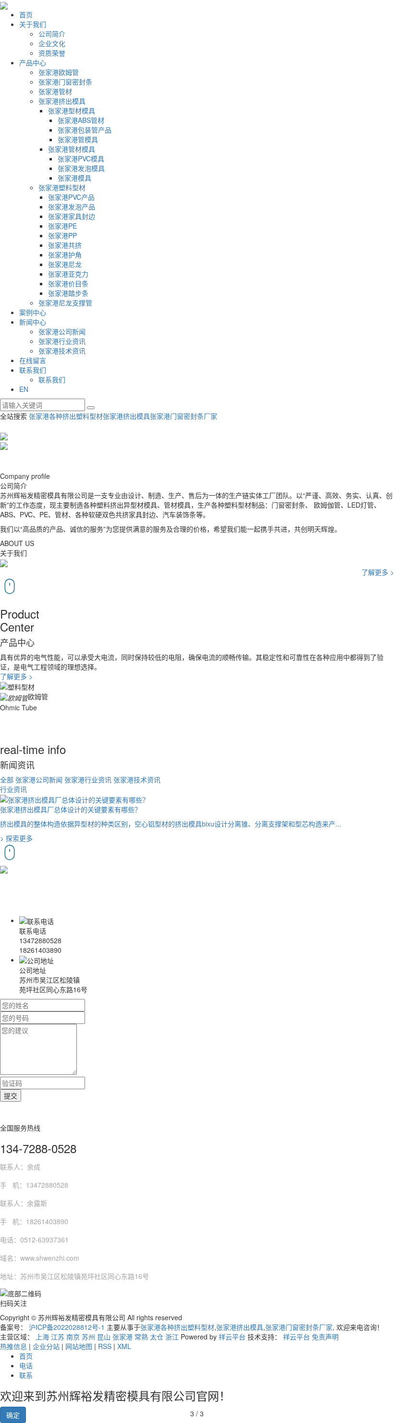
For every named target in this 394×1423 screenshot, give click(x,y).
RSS (104, 1346)
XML (124, 1346)
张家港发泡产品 (71, 206)
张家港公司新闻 (62, 331)
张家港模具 (74, 177)
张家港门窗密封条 (65, 81)
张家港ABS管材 (81, 120)
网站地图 (78, 1346)
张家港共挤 (65, 245)
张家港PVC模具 (81, 158)
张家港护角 (65, 254)
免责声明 (325, 1336)
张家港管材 (55, 91)
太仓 (156, 1336)
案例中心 (32, 312)
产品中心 (32, 62)
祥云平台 (232, 1336)
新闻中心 (32, 322)
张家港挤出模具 (62, 101)
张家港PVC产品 (71, 197)
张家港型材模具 (71, 110)
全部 (6, 779)
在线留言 (32, 360)
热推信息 (13, 1346)
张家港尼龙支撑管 (65, 302)
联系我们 (32, 370)
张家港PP (62, 235)
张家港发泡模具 (81, 168)
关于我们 (32, 24)
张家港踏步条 (68, 293)
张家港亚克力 (68, 274)
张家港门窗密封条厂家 (183, 416)
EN (23, 389)
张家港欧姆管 (58, 72)
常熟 (141, 1336)
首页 (26, 14)
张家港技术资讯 (62, 350)
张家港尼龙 (65, 264)
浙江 (172, 1336)
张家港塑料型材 (62, 187)
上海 (42, 1336)
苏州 (88, 1336)
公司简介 (51, 33)
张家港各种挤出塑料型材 (66, 416)
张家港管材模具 (71, 149)
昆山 (104, 1336)
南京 (73, 1336)
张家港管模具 (78, 139)
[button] (197, 435)
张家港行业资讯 (62, 341)
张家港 (122, 1336)
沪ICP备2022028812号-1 (67, 1327)
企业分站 (46, 1346)
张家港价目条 (68, 283)
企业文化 (51, 43)
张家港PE (62, 226)
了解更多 (377, 572)
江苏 (57, 1336)
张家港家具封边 (71, 216)
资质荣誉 (51, 53)
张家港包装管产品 (84, 129)
